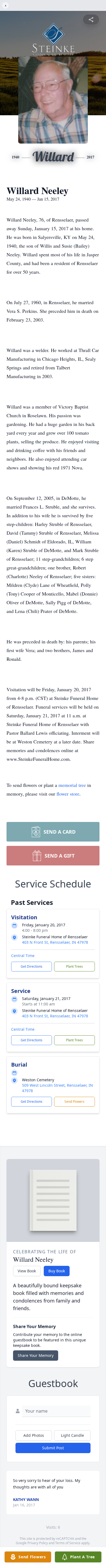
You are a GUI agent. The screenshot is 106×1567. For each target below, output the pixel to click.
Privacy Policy (37, 1543)
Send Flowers (74, 1101)
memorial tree (72, 785)
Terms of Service (67, 1543)
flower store (68, 793)
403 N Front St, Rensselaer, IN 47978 (55, 942)
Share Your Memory (36, 1355)
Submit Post (53, 1447)
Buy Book (56, 1270)
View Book (27, 1270)
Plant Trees (74, 966)
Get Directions (31, 966)
